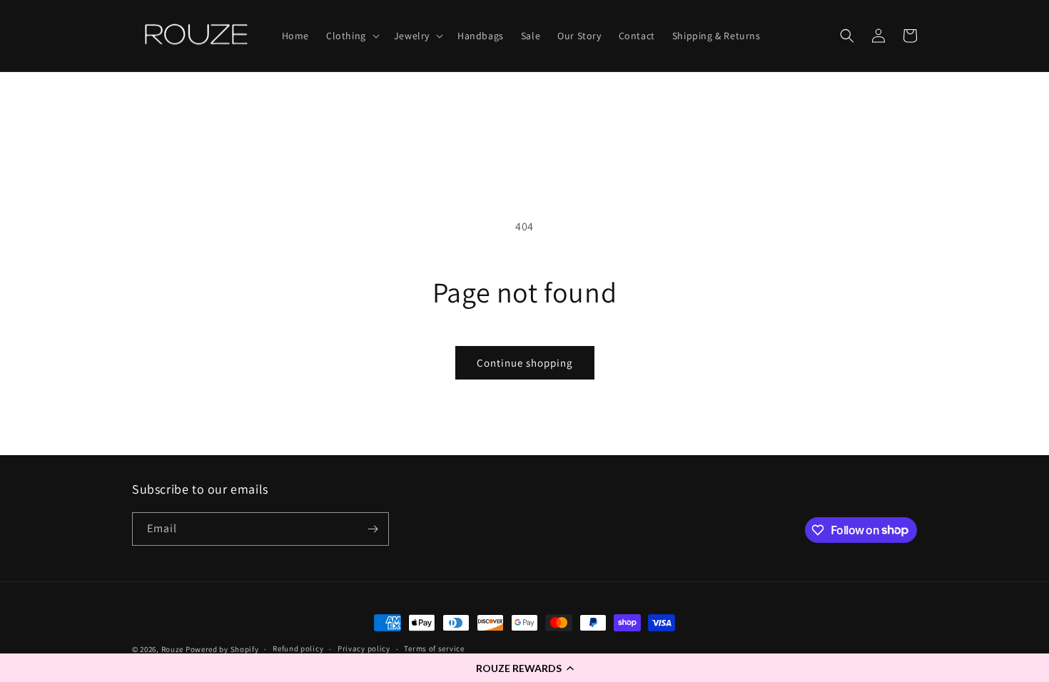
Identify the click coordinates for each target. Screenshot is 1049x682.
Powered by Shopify (222, 649)
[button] (524, 667)
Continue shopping (525, 363)
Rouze (172, 649)
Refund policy (298, 648)
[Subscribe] (372, 529)
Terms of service (434, 648)
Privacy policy (364, 648)
